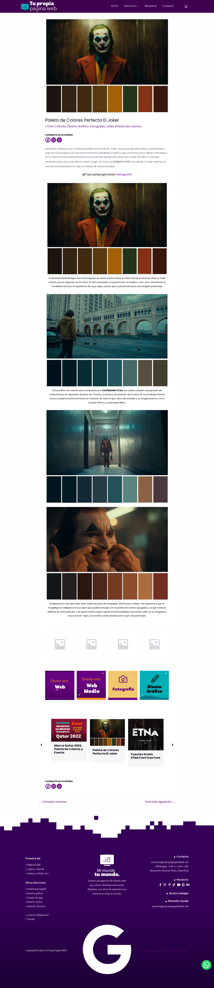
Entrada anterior (53, 801)
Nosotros (150, 6)
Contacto (168, 6)
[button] (41, 745)
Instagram (124, 174)
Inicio (114, 6)
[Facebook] (48, 139)
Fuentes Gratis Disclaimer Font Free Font (142, 748)
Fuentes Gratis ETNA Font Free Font (107, 756)
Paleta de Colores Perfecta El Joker (67, 752)
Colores (60, 126)
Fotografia (97, 126)
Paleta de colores (128, 126)
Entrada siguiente (160, 801)
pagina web (122, 161)
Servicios (130, 6)
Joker (110, 126)
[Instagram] (53, 139)
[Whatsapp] (59, 139)
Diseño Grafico (78, 126)
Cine (50, 126)
